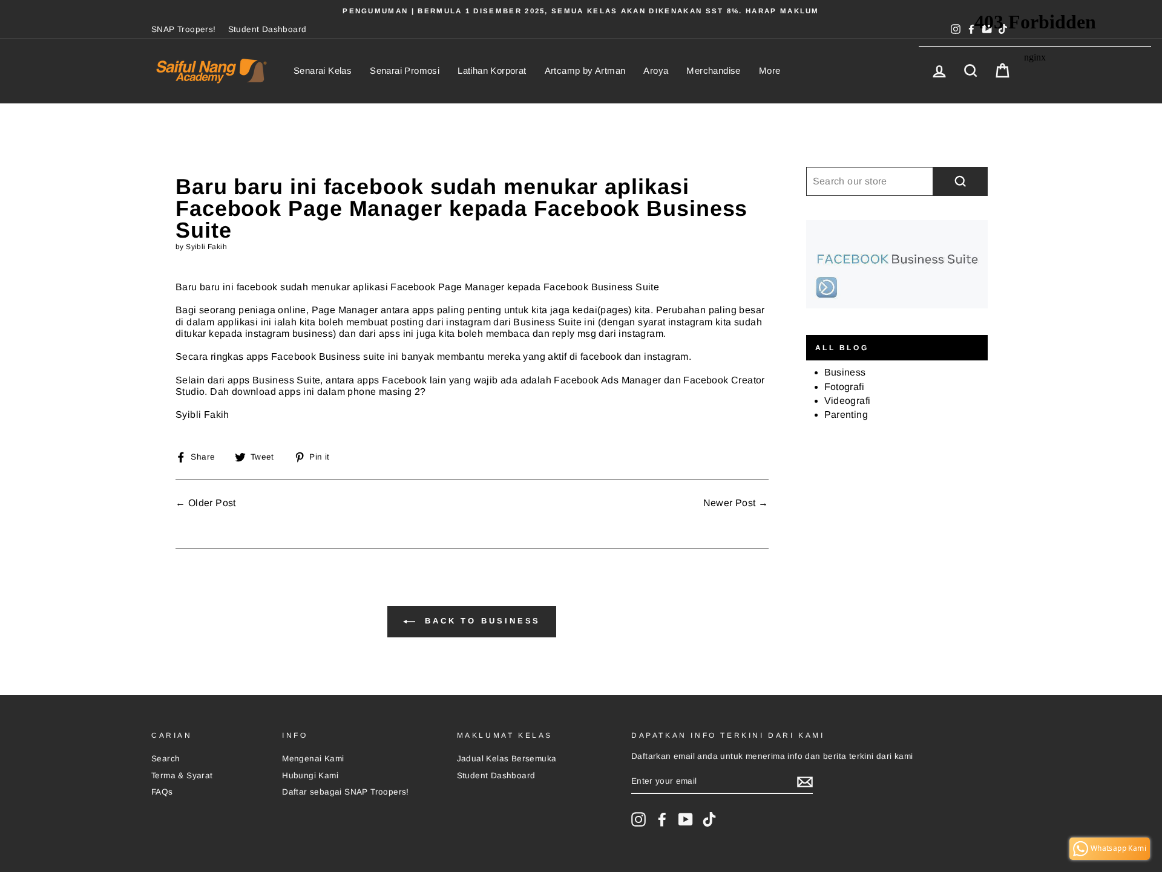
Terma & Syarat (182, 775)
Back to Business (480, 621)
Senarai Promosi (404, 70)
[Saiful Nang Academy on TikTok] (709, 819)
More (770, 70)
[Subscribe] (805, 782)
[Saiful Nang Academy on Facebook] (662, 819)
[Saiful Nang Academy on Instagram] (638, 819)
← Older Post (206, 503)
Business (845, 372)
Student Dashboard (267, 29)
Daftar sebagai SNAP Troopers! (345, 791)
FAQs (162, 791)
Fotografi (844, 387)
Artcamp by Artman (585, 70)
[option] (581, 11)
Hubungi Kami (310, 775)
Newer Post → (736, 503)
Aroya (655, 70)
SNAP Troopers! (183, 29)
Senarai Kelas (323, 70)
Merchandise (713, 70)
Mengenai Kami (313, 758)
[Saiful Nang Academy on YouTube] (685, 819)
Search (165, 758)
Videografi (847, 400)
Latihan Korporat (492, 70)
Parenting (846, 414)
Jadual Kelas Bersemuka (507, 758)
